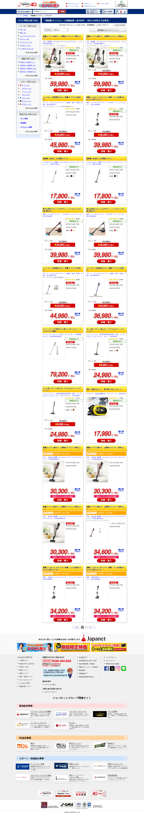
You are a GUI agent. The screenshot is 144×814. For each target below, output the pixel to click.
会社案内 (82, 657)
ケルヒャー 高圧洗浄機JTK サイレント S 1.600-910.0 (106, 394)
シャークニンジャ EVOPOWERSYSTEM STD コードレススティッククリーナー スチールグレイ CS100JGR (62, 395)
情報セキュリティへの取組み (88, 667)
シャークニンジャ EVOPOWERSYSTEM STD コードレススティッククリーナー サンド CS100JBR (106, 335)
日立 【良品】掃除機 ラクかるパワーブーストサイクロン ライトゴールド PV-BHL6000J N (63, 517)
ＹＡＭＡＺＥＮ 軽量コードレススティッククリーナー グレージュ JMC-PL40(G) (62, 163)
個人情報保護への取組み (87, 664)
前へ (77, 627)
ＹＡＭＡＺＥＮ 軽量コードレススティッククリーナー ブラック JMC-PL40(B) (106, 163)
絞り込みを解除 (32, 52)
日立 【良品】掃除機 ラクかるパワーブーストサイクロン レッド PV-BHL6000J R (106, 458)
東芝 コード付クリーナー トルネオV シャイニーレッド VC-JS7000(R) (63, 215)
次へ (91, 627)
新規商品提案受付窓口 (86, 677)
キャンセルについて (26, 680)
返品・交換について (26, 676)
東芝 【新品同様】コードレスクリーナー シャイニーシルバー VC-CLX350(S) (106, 578)
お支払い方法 (23, 667)
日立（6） (23, 29)
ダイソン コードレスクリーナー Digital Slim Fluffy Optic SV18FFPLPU (62, 104)
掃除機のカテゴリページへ (108, 30)
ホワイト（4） (27, 88)
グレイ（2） (26, 95)
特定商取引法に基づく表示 (88, 660)
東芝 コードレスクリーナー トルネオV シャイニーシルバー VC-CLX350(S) (105, 103)
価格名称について (25, 686)
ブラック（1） (27, 101)
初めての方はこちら (74, 3)
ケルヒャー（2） (25, 45)
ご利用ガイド (87, 3)
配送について (23, 670)
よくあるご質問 (104, 3)
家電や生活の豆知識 (112, 664)
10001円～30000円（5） (28, 65)
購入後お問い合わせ (89, 6)
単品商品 (23, 123)
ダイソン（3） (25, 39)
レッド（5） (26, 85)
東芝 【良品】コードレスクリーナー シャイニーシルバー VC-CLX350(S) (63, 578)
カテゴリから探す (73, 6)
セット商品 (24, 118)
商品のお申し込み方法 (26, 664)
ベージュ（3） (27, 91)
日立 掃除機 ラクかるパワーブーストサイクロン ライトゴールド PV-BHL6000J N (106, 43)
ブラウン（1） (27, 104)
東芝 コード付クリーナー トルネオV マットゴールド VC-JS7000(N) (105, 215)
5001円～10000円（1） (27, 62)
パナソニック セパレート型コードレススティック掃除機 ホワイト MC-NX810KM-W (62, 335)
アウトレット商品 (26, 127)
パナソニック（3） (26, 42)
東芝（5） (23, 33)
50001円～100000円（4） (28, 71)
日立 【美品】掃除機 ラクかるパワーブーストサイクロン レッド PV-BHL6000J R (63, 458)
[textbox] (45, 11)
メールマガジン (111, 657)
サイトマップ (110, 660)
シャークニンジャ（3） (27, 36)
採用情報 (82, 673)
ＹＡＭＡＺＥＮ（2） (27, 48)
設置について (23, 673)
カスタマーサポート (50, 692)
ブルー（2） (26, 98)
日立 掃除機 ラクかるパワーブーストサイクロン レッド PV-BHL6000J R (63, 43)
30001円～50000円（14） (28, 68)
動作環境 (82, 670)
